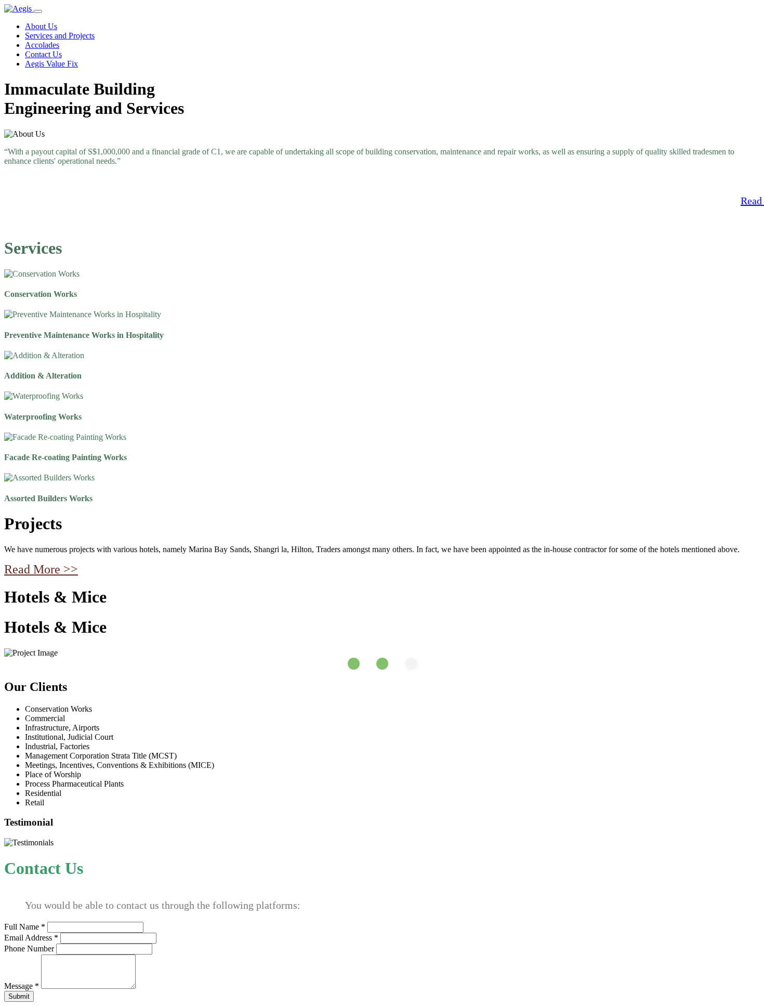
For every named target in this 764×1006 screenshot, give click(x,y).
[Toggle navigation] (38, 11)
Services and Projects (60, 35)
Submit (19, 996)
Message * (21, 986)
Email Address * (31, 937)
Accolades (42, 45)
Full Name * (24, 926)
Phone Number (29, 948)
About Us (41, 26)
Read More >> (41, 569)
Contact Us (43, 54)
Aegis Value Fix (51, 63)
